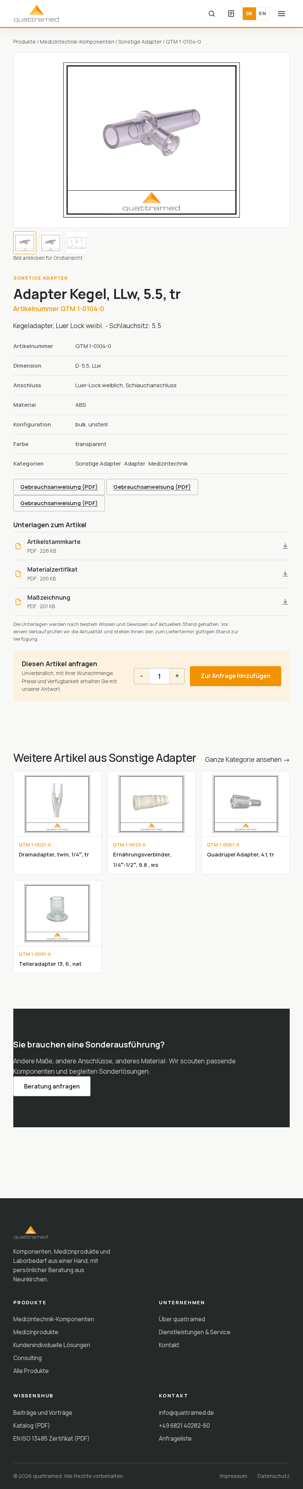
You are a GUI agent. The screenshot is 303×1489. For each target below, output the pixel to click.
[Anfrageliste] (231, 13)
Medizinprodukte (35, 1332)
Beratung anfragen (52, 1086)
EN (262, 13)
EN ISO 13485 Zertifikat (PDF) (51, 1438)
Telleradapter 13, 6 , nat (50, 963)
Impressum (233, 1475)
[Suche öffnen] (211, 13)
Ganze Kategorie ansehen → (247, 759)
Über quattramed (182, 1319)
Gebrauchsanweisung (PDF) (59, 487)
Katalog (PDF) (31, 1425)
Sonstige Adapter (140, 41)
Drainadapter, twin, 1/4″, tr (54, 854)
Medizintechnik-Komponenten (77, 41)
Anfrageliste (175, 1438)
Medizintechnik (168, 463)
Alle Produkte (31, 1371)
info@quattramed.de (186, 1412)
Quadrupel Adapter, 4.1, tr (240, 854)
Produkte (24, 41)
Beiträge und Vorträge (42, 1412)
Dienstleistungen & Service (195, 1332)
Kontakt (169, 1345)
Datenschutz (274, 1475)
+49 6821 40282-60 (184, 1425)
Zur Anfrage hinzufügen (235, 676)
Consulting (27, 1358)
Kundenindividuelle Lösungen (51, 1345)
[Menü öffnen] (281, 14)
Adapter (134, 463)
